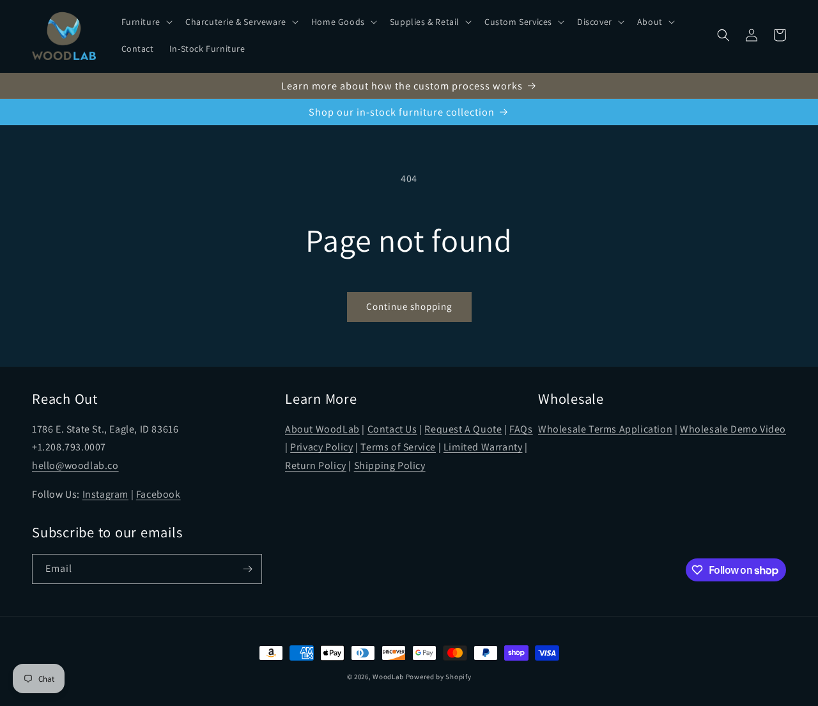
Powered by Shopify (439, 676)
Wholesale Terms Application (605, 429)
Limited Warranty (483, 447)
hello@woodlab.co (75, 465)
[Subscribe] (247, 569)
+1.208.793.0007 (69, 447)
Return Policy (315, 465)
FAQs (520, 429)
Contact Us (392, 429)
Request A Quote (463, 429)
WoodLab (388, 676)
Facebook (158, 494)
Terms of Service (398, 447)
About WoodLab (322, 429)
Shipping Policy (390, 465)
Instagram (105, 494)
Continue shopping (409, 306)
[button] (146, 21)
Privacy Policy (321, 447)
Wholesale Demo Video (733, 429)
